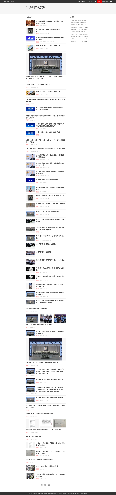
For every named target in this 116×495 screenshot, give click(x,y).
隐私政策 (65, 493)
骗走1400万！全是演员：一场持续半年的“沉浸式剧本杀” (80, 41)
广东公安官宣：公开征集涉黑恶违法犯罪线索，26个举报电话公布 (45, 148)
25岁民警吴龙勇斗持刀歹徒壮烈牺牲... (37, 308)
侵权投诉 (85, 493)
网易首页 (4, 1)
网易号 (37, 25)
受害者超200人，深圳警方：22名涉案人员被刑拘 (50, 203)
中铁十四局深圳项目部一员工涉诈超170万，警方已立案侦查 (43, 429)
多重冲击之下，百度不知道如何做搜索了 (79, 38)
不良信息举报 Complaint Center (73, 493)
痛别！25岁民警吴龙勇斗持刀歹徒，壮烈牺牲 (39, 324)
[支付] (92, 1)
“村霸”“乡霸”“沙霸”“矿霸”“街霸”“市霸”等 (49, 132)
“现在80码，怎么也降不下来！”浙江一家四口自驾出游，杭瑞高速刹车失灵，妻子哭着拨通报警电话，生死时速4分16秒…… (80, 36)
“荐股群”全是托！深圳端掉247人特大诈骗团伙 (39, 413)
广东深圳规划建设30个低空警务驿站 (47, 179)
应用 (8, 1)
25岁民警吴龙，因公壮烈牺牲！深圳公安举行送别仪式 (42, 362)
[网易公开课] (83, 1)
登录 (99, 1)
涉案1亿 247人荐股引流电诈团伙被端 (47, 466)
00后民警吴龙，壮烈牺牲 (43, 252)
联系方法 (53, 493)
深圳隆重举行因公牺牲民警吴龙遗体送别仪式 (49, 379)
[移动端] (79, 1)
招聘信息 (57, 493)
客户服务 (61, 493)
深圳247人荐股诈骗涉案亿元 (34, 436)
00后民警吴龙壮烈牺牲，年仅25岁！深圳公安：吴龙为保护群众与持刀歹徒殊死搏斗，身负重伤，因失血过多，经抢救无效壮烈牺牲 (50, 389)
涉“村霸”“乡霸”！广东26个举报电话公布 (48, 45)
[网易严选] (87, 1)
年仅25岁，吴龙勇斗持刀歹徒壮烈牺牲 (47, 211)
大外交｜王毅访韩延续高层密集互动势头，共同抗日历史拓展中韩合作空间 (80, 20)
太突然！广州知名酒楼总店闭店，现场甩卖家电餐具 (80, 34)
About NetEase (44, 493)
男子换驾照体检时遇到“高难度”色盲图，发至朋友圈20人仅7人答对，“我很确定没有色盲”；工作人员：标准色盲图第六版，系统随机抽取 (80, 29)
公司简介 (49, 493)
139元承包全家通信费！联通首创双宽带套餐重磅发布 (80, 31)
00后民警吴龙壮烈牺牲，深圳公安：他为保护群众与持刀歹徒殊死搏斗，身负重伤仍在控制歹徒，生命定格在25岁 (50, 371)
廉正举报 (81, 493)
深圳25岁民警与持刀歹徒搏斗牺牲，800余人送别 (50, 260)
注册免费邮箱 (104, 1)
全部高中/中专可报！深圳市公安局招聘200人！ (50, 195)
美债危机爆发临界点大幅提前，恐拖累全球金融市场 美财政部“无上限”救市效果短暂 (80, 27)
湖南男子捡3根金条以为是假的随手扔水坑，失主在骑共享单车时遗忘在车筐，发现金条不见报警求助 (80, 22)
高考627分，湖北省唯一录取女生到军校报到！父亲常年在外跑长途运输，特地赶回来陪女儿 (80, 24)
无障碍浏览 (12, 1)
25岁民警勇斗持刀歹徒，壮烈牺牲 (46, 244)
